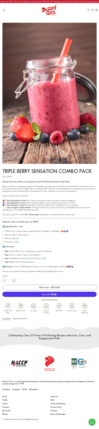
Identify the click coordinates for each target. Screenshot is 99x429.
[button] (88, 10)
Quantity (5, 276)
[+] (14, 280)
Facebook (6, 389)
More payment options (49, 300)
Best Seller (6, 410)
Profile (4, 400)
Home (4, 396)
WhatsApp (33, 389)
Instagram (16, 389)
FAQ (52, 400)
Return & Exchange (57, 414)
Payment (53, 410)
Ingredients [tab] (6, 318)
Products (5, 407)
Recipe (5, 414)
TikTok (24, 389)
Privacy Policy (56, 407)
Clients (5, 403)
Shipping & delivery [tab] (20, 318)
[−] (4, 280)
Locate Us (54, 396)
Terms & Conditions (58, 403)
